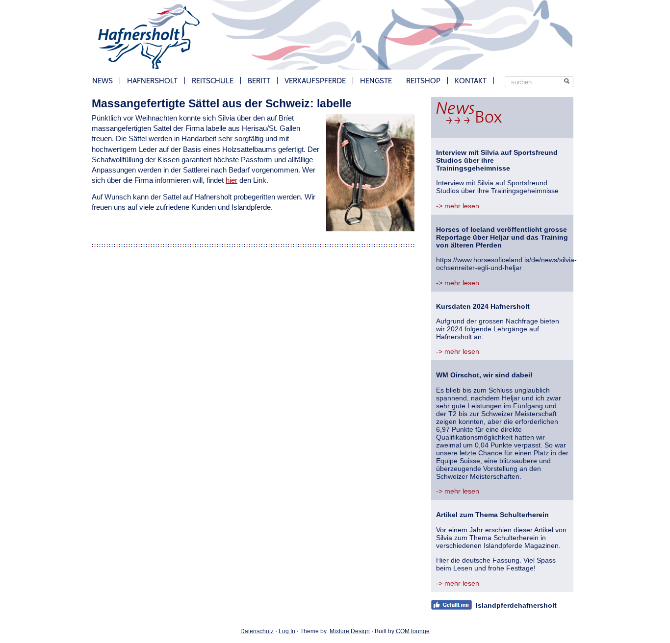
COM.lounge (413, 631)
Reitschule (212, 80)
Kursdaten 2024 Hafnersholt (483, 306)
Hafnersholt (152, 80)
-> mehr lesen (457, 206)
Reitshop (423, 80)
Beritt (259, 80)
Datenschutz (257, 631)
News (102, 80)
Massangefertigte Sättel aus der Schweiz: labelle (222, 103)
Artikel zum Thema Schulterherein (492, 515)
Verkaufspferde (315, 80)
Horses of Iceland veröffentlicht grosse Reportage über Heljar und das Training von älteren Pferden (502, 237)
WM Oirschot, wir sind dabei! (484, 375)
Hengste (376, 80)
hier (231, 180)
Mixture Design (350, 631)
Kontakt (471, 80)
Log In (287, 631)
